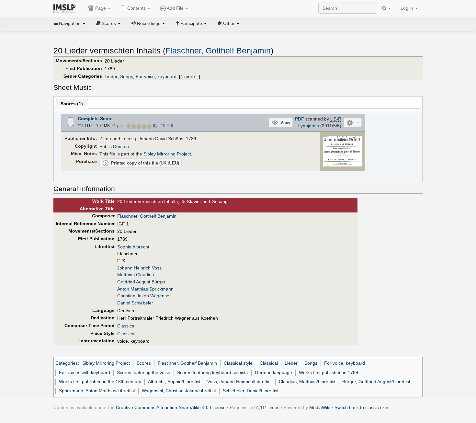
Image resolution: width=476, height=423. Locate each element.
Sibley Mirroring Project (167, 153)
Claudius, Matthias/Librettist (307, 381)
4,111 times (267, 407)
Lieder (111, 76)
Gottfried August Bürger (141, 281)
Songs (126, 76)
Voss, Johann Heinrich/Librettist (239, 381)
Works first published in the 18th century (100, 381)
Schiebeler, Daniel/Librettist (250, 390)
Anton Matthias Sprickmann (145, 289)
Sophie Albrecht (133, 246)
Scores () (72, 103)
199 (164, 125)
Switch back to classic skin (361, 407)
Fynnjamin (308, 125)
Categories (66, 363)
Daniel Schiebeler (135, 302)
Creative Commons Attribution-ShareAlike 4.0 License (171, 407)
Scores (144, 363)
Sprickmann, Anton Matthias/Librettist (97, 390)
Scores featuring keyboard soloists (212, 372)
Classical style (238, 363)
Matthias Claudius (135, 274)
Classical (126, 325)
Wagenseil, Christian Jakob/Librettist (179, 390)
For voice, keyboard (156, 76)
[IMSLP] (66, 8)
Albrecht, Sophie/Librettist (174, 381)
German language (273, 372)
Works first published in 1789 (328, 372)
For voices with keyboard (84, 372)
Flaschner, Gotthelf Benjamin (218, 50)
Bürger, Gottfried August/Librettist (376, 381)
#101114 (85, 125)
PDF (299, 118)
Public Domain (114, 146)
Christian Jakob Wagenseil (144, 295)
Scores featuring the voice (143, 372)
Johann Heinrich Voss (139, 267)
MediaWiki (319, 407)
